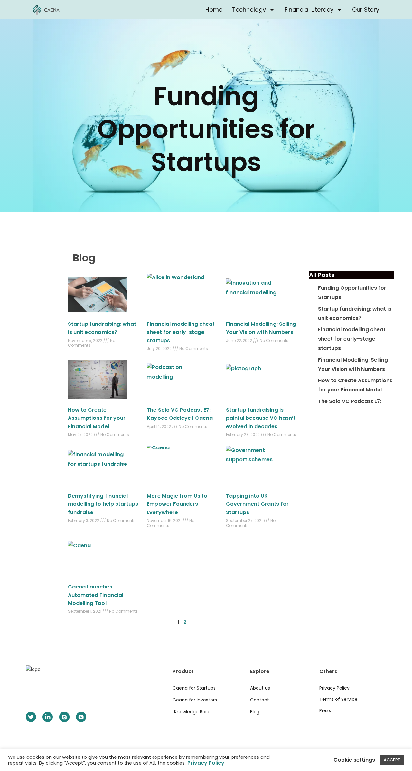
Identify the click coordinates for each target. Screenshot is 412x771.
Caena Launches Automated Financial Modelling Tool (95, 595)
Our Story (365, 9)
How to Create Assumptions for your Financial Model (97, 418)
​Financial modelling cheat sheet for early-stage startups (181, 332)
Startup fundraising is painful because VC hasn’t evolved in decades (260, 418)
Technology (249, 9)
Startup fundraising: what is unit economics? (354, 313)
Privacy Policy (205, 762)
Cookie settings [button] (354, 760)
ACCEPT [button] (392, 760)
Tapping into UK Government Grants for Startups (257, 504)
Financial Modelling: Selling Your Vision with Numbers (353, 364)
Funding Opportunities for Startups (205, 129)
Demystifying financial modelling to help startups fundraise (103, 504)
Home (213, 9)
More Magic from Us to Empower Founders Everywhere (177, 504)
